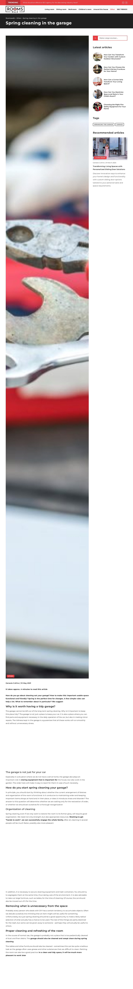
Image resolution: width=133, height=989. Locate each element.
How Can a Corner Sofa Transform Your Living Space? (113, 82)
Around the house (101, 9)
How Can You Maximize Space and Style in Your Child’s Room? (113, 94)
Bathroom (72, 9)
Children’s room (85, 9)
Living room (49, 9)
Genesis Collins (12, 683)
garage (120, 124)
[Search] (95, 38)
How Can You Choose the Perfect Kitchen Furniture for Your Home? (114, 69)
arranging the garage (103, 124)
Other (112, 9)
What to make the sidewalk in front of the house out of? (44, 3)
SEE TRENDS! (122, 9)
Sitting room (61, 9)
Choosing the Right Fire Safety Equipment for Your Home (115, 107)
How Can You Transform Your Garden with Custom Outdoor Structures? (114, 57)
